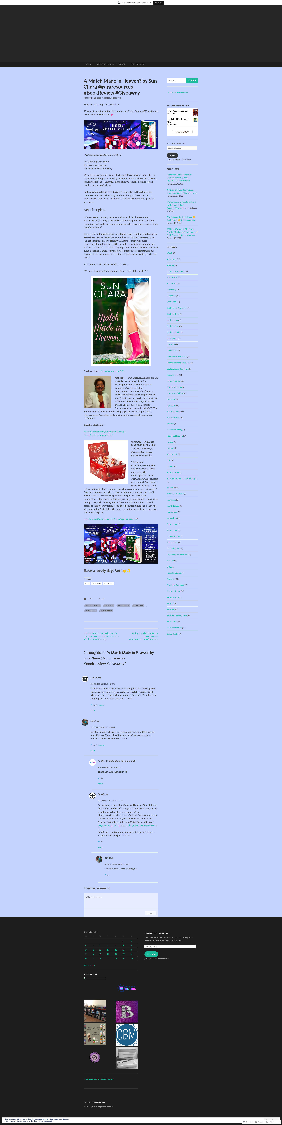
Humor (170, 448)
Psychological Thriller (177, 555)
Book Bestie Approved (176, 308)
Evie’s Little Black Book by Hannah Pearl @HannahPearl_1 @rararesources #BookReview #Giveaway (101, 636)
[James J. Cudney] (95, 1034)
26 (100, 958)
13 (108, 950)
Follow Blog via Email (176, 143)
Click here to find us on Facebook (98, 1079)
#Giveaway (93, 599)
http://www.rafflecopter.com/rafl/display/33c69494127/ (110, 519)
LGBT (169, 460)
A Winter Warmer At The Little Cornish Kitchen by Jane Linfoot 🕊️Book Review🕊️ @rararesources (182, 232)
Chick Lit (171, 344)
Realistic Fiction (174, 573)
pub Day (170, 561)
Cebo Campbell (173, 124)
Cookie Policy (48, 1121)
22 (124, 954)
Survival (170, 603)
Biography (171, 290)
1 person (101, 705)
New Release (91, 611)
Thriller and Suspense (177, 615)
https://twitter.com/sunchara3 (98, 435)
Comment (150, 913)
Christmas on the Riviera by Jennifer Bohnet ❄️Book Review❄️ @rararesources (179, 178)
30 (132, 958)
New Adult (171, 500)
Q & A (169, 567)
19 (100, 954)
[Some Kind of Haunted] (195, 115)
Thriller (170, 609)
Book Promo (172, 320)
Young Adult (172, 634)
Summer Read (106, 611)
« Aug (86, 965)
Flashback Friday (174, 430)
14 (116, 950)
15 (123, 950)
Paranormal (172, 524)
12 (100, 950)
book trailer (172, 338)
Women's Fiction (174, 628)
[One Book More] (127, 1035)
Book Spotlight (173, 332)
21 (116, 954)
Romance (171, 579)
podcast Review (174, 536)
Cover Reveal (172, 375)
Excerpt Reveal (173, 418)
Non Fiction (172, 512)
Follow (172, 155)
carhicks (94, 721)
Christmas (171, 350)
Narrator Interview (175, 494)
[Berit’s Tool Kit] (127, 988)
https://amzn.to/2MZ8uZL (141, 825)
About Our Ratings (105, 64)
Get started (158, 3)
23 (131, 954)
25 (93, 958)
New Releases (173, 506)
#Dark (169, 253)
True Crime (172, 622)
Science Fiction (173, 591)
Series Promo (173, 597)
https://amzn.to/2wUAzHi (110, 825)
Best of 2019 (172, 283)
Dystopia (171, 399)
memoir (170, 466)
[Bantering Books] (95, 988)
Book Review (123, 606)
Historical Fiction (175, 436)
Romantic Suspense (175, 585)
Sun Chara (95, 677)
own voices (172, 518)
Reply (92, 711)
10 (86, 950)
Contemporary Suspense (178, 369)
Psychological (173, 548)
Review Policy (138, 64)
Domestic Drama (174, 387)
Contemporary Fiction (177, 357)
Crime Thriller (173, 381)
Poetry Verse (172, 542)
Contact (122, 64)
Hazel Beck (172, 113)
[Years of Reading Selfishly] (127, 1058)
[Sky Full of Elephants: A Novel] (195, 121)
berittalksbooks (112, 98)
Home (88, 64)
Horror (170, 442)
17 (85, 954)
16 (131, 950)
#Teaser (170, 265)
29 (124, 958)
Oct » (92, 965)
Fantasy (170, 424)
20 (108, 954)
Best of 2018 (172, 277)
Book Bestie (172, 302)
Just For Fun (172, 454)
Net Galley (138, 606)
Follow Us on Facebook (177, 92)
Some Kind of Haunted (177, 111)
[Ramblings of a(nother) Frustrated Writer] (127, 1012)
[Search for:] (182, 80)
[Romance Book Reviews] (95, 1057)
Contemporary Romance (177, 363)
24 (86, 958)
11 (93, 950)
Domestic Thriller (175, 393)
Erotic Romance (174, 411)
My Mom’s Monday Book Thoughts (182, 478)
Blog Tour (103, 599)
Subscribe (151, 954)
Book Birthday (173, 314)
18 (93, 954)
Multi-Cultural (173, 472)
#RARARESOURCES (93, 606)
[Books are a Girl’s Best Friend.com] (95, 1011)
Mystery (170, 488)
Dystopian (171, 405)
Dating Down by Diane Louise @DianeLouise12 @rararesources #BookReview (143, 636)
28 (116, 958)
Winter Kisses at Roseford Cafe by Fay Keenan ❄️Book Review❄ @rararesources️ (182, 205)
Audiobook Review (175, 271)
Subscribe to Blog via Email (156, 933)
